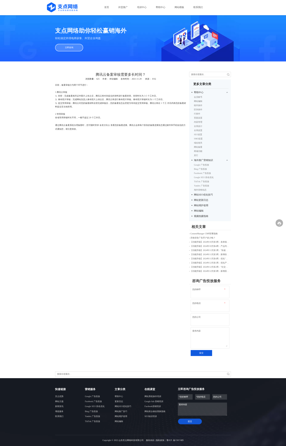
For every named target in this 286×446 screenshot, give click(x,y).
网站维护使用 (201, 205)
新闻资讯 (59, 406)
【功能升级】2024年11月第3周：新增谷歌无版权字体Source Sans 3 (210, 254)
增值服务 (59, 411)
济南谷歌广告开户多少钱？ (202, 238)
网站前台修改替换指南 (154, 411)
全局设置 (198, 130)
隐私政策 (160, 440)
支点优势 (59, 396)
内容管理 (198, 122)
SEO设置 (198, 134)
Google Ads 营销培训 (153, 401)
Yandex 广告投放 (201, 186)
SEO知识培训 (150, 416)
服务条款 (150, 440)
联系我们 (59, 416)
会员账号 (198, 97)
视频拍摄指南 (201, 216)
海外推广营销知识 (203, 160)
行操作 (197, 114)
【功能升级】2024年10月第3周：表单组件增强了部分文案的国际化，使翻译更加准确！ (210, 242)
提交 (201, 353)
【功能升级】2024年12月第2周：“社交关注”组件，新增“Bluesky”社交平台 (210, 267)
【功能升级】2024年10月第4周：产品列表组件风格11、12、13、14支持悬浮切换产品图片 (210, 246)
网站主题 (59, 401)
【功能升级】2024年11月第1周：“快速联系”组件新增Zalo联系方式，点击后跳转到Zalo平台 (210, 250)
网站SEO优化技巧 (203, 194)
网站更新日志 (201, 200)
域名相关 (198, 143)
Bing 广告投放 (200, 169)
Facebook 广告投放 (202, 173)
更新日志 (119, 401)
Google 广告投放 (201, 165)
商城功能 (198, 151)
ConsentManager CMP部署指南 (204, 234)
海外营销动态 (200, 190)
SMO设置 (198, 139)
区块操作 (198, 109)
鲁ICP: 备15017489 (175, 440)
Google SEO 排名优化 (204, 177)
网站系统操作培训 (152, 396)
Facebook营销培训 (152, 406)
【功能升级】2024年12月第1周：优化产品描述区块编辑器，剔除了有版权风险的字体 (210, 263)
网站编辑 (198, 101)
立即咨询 (69, 47)
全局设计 (198, 126)
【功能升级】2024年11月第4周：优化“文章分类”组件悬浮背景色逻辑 (210, 259)
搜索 (228, 74)
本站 (154, 79)
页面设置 (198, 118)
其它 (196, 155)
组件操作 (198, 105)
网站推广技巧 (121, 411)
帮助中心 (198, 92)
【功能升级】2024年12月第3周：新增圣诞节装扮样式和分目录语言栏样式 (210, 271)
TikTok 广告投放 (201, 181)
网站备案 (198, 147)
